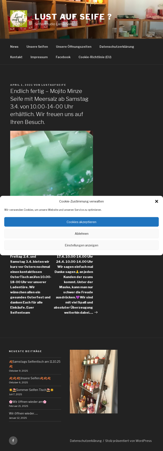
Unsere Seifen (37, 46)
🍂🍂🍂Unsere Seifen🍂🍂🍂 (30, 378)
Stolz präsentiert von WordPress (128, 441)
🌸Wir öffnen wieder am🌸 (27, 401)
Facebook (63, 57)
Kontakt (16, 57)
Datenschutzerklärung (117, 46)
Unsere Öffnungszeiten (73, 46)
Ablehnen (82, 233)
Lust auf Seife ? (73, 16)
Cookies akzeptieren (81, 222)
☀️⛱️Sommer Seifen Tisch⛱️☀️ (31, 390)
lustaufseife (53, 84)
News (14, 46)
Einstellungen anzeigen (81, 245)
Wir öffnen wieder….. (23, 413)
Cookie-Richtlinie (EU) (95, 57)
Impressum (39, 57)
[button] (157, 201)
